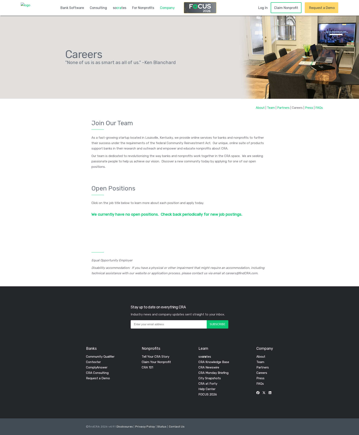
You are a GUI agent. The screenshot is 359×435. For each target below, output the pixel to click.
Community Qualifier (100, 356)
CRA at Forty (207, 384)
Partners (283, 108)
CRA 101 (147, 367)
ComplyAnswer (96, 367)
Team (271, 108)
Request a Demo (98, 378)
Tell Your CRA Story (155, 356)
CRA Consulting (97, 373)
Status (162, 426)
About (260, 108)
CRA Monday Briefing (213, 373)
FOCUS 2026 (207, 394)
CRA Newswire (208, 367)
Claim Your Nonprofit (156, 362)
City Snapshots (209, 378)
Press (309, 108)
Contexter (93, 362)
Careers (261, 373)
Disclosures (125, 426)
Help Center (206, 389)
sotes (204, 356)
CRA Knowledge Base (213, 362)
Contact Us (177, 426)
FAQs (319, 108)
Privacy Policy (145, 426)
